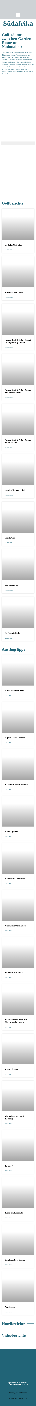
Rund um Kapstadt (14, 1213)
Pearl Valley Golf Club (15, 490)
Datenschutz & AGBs (19, 1385)
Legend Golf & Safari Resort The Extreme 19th (18, 391)
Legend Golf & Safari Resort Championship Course (18, 341)
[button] (18, 15)
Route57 (9, 1166)
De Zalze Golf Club (13, 245)
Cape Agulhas (11, 831)
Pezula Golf (10, 538)
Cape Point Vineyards (15, 879)
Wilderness (10, 1307)
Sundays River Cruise (15, 1260)
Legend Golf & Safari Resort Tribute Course (18, 441)
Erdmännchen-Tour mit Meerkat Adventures (16, 1021)
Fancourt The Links (14, 292)
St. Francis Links (12, 633)
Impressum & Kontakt (16, 1383)
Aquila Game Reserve (15, 738)
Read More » (9, 250)
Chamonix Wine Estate (15, 926)
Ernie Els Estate (12, 1069)
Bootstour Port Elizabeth (16, 784)
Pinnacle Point (11, 585)
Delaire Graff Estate (14, 973)
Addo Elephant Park (14, 690)
